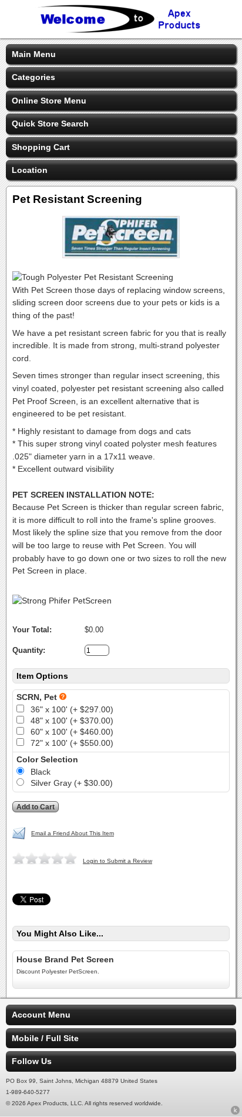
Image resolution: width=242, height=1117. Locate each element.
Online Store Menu (49, 100)
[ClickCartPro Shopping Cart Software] (235, 1112)
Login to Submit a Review (117, 861)
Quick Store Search (50, 123)
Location (30, 170)
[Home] (121, 30)
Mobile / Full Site (45, 1038)
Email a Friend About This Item (72, 833)
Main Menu (34, 54)
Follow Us (32, 1061)
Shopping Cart (41, 147)
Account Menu (41, 1014)
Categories (33, 77)
